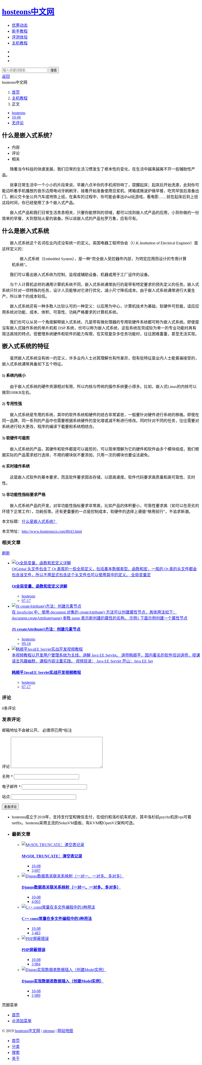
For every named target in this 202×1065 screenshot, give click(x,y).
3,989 (36, 995)
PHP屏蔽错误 (33, 950)
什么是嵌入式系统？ (39, 521)
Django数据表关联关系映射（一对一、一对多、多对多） (71, 887)
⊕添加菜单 (22, 1021)
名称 (7, 776)
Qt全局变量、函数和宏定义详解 (39, 586)
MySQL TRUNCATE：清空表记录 (52, 856)
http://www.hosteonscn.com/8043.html (52, 531)
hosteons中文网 (28, 11)
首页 (16, 92)
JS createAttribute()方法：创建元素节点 (46, 629)
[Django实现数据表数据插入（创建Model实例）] (64, 970)
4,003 (36, 901)
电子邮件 (11, 787)
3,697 (36, 870)
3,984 (36, 964)
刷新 (6, 553)
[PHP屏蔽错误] (35, 939)
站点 (6, 797)
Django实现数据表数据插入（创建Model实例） (63, 981)
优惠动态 (20, 25)
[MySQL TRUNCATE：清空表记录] (53, 845)
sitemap (49, 1031)
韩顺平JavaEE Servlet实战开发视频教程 (46, 672)
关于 (16, 1058)
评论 (6, 767)
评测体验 (20, 37)
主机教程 (20, 43)
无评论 (18, 123)
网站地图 (65, 1031)
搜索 (53, 70)
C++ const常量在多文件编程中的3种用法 (57, 918)
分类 (16, 1046)
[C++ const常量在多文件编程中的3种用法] (58, 907)
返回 (6, 76)
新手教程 (20, 31)
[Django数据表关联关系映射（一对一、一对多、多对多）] (73, 876)
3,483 (36, 933)
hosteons (18, 113)
